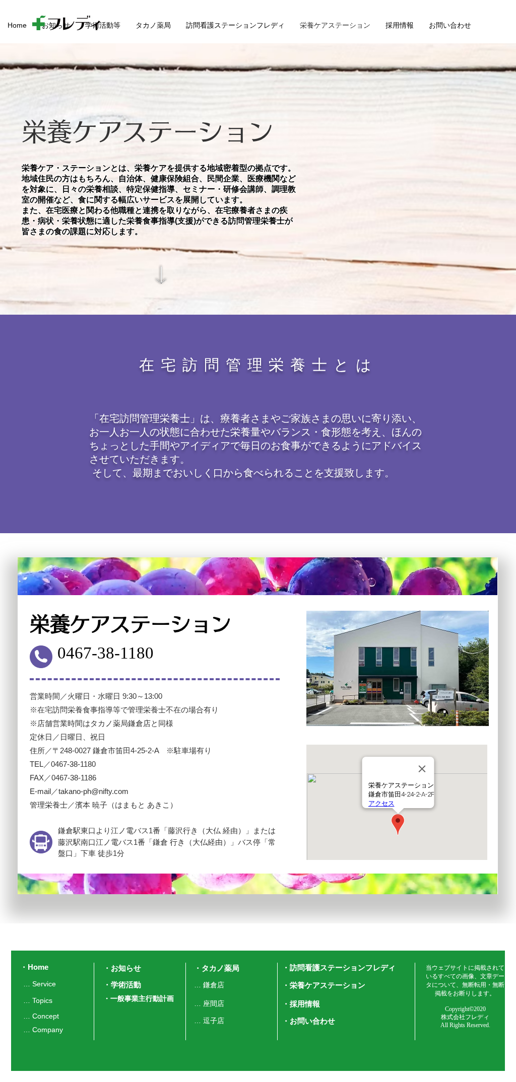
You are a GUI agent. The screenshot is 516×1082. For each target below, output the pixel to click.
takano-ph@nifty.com (93, 791)
